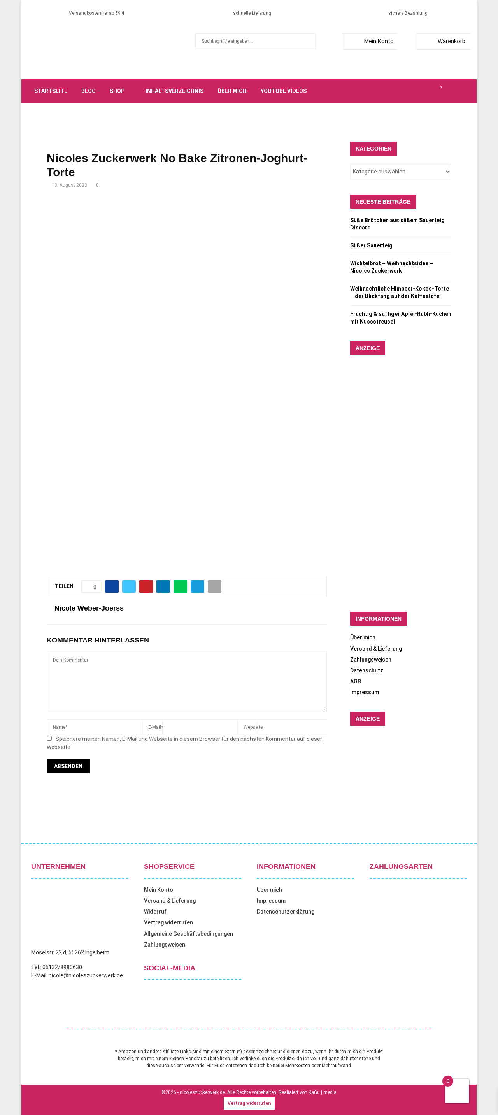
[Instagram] (414, 91)
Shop (117, 91)
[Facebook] (397, 91)
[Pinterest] (423, 91)
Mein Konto (379, 41)
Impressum (364, 692)
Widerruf (155, 911)
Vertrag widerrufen (168, 922)
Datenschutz (366, 670)
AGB (355, 681)
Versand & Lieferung (376, 649)
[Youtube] (432, 91)
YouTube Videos (284, 91)
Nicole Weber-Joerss (89, 608)
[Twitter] (406, 91)
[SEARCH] (308, 41)
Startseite (50, 91)
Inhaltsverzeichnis (174, 91)
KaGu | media (323, 1092)
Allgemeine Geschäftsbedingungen (188, 934)
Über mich (232, 91)
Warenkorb (451, 41)
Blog (88, 91)
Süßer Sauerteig (371, 245)
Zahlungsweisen (370, 659)
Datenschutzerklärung (285, 911)
